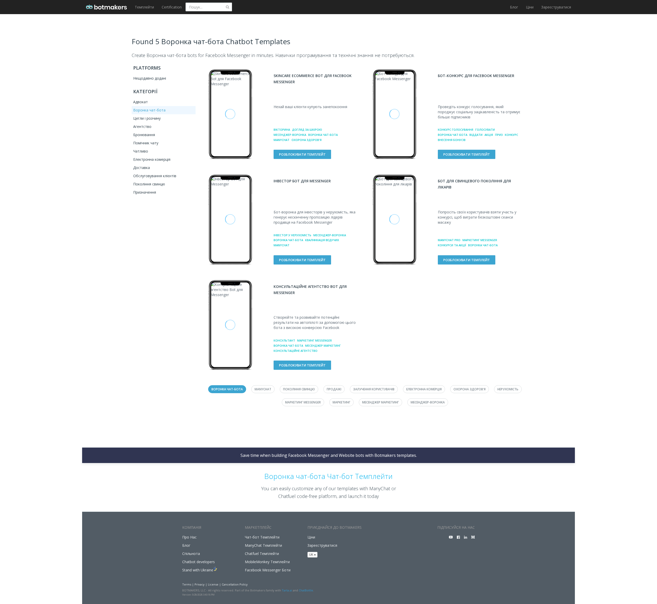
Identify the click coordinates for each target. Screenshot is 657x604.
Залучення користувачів (373, 389)
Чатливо (140, 151)
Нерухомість (507, 389)
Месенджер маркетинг (323, 345)
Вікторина (282, 129)
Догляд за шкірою (307, 129)
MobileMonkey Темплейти (267, 561)
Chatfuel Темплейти (262, 553)
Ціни (530, 7)
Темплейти (144, 7)
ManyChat (281, 140)
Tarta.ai (287, 590)
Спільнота (191, 553)
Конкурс (511, 135)
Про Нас (189, 537)
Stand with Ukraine (197, 570)
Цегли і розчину (147, 118)
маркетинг (341, 402)
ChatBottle (306, 590)
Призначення (144, 192)
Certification (172, 7)
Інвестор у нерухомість (292, 235)
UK (311, 554)
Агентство (142, 126)
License (213, 584)
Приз (499, 135)
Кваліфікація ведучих (322, 240)
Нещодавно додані (149, 78)
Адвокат (140, 101)
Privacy (200, 584)
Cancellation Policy (235, 584)
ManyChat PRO (449, 240)
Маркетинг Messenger (479, 240)
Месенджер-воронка (290, 135)
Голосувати (485, 129)
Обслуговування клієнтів (154, 175)
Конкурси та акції (452, 245)
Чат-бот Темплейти (262, 537)
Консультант (284, 340)
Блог (514, 7)
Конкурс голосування (455, 129)
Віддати (475, 135)
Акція (489, 135)
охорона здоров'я (307, 140)
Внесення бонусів (452, 140)
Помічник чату (145, 142)
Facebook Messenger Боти (268, 570)
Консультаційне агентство (295, 351)
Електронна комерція (151, 159)
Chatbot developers (198, 561)
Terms (186, 584)
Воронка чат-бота (149, 110)
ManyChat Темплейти (263, 545)
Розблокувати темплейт (302, 154)
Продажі (334, 389)
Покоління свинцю (149, 184)
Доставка (141, 167)
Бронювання (144, 134)
